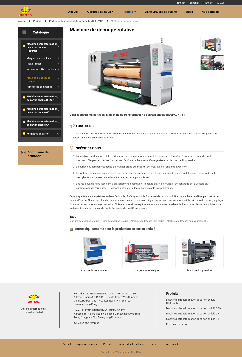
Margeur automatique (146, 270)
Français (208, 2)
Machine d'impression (199, 270)
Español (194, 2)
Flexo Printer (34, 63)
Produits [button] (127, 11)
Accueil (73, 11)
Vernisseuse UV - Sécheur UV (41, 71)
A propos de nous (87, 344)
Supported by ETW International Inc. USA (121, 352)
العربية (220, 2)
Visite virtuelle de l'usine (160, 11)
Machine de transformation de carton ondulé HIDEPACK (76, 21)
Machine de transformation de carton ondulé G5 (42, 110)
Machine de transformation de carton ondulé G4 (42, 123)
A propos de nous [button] (99, 11)
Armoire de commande (94, 270)
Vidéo (189, 11)
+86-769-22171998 (88, 323)
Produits (37, 21)
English (181, 2)
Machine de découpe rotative (38, 79)
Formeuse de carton (38, 133)
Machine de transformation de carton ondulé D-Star (42, 98)
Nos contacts (211, 11)
